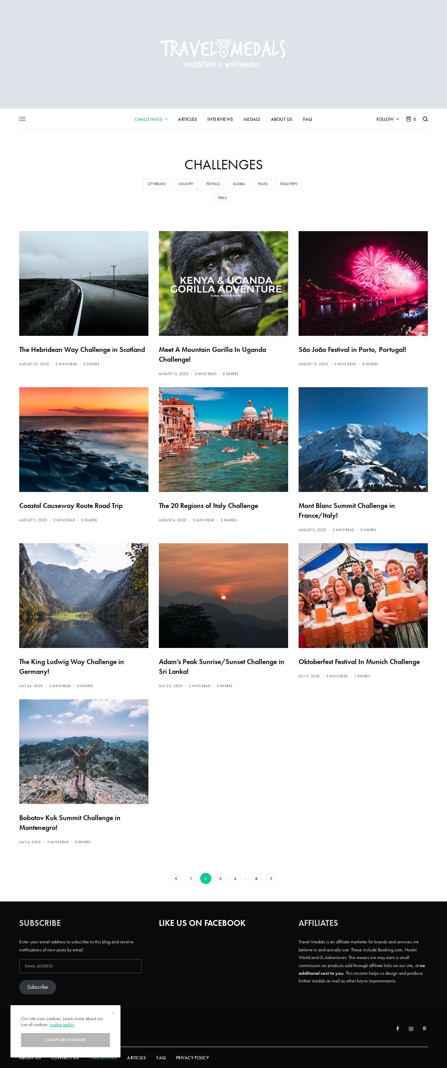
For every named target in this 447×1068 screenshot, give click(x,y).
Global (239, 184)
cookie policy (62, 1024)
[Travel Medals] (223, 54)
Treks (222, 198)
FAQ (161, 1058)
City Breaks (157, 184)
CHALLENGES (103, 1058)
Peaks (263, 184)
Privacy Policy (192, 1058)
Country (185, 184)
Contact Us (65, 1058)
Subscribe (37, 987)
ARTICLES (136, 1058)
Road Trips (288, 184)
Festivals (213, 184)
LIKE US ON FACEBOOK (202, 923)
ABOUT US (30, 1058)
